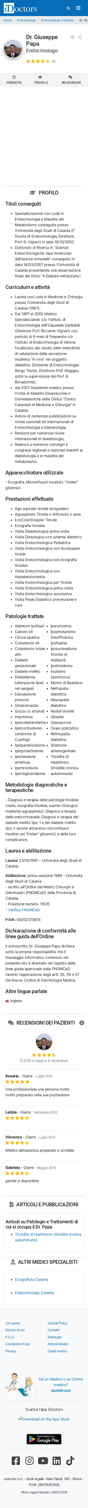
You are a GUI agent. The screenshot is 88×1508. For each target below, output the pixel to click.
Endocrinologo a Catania (57, 20)
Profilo (41, 82)
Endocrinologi (26, 20)
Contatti (53, 1330)
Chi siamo (12, 1323)
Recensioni (71, 82)
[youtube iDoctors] (43, 1461)
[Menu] (78, 8)
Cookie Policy (58, 1323)
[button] (41, 61)
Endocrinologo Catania (34, 1292)
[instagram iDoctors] (29, 1461)
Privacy (10, 1351)
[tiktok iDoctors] (70, 1461)
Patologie (54, 1337)
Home (7, 20)
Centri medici (57, 1351)
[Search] (68, 8)
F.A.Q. (9, 1337)
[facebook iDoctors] (16, 1461)
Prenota (14, 82)
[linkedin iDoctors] (57, 1461)
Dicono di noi (14, 1330)
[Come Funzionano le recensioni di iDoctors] (81, 1023)
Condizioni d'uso (17, 1344)
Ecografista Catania (31, 1279)
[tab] (14, 80)
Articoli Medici (58, 1344)
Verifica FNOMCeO (24, 909)
